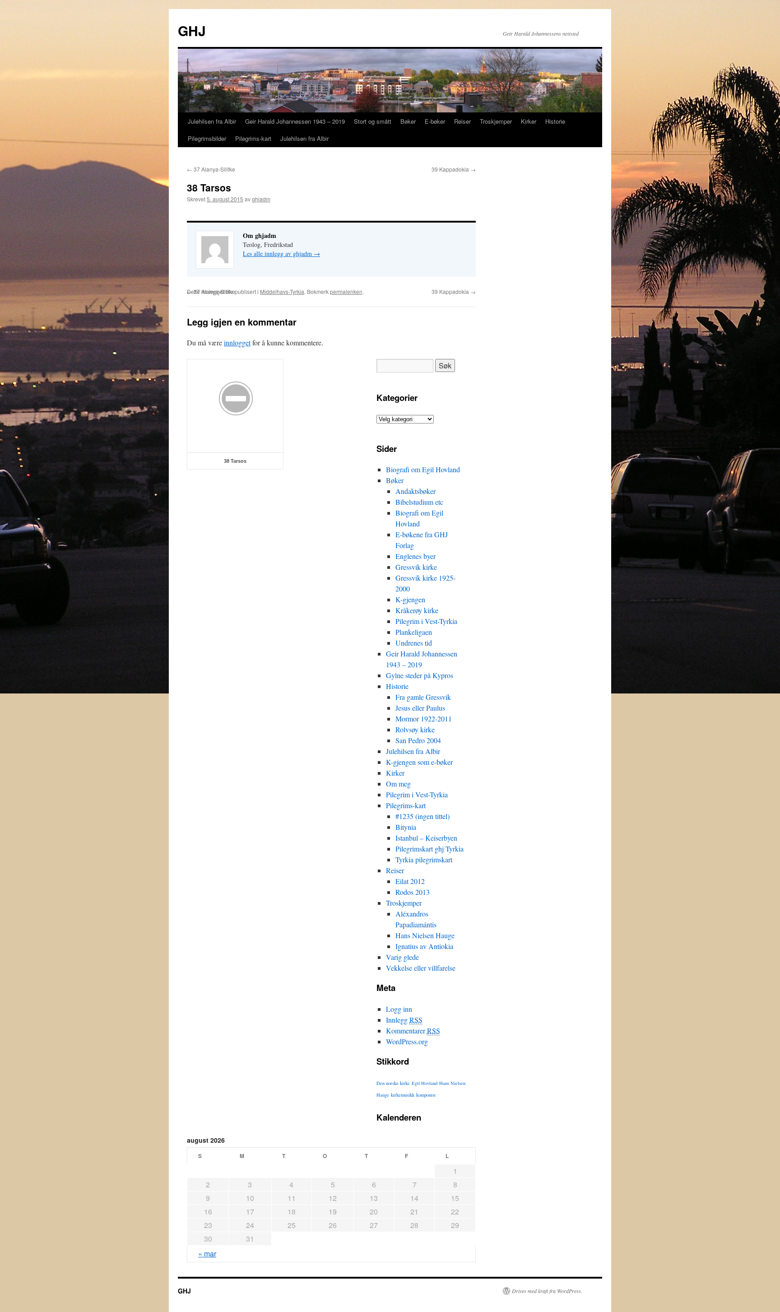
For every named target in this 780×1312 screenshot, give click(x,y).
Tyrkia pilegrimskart (423, 859)
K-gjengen (410, 599)
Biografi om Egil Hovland (423, 469)
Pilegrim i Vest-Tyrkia (426, 621)
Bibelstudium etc (419, 502)
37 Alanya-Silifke (211, 169)
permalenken (346, 291)
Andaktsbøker (415, 491)
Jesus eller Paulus (420, 707)
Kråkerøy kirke (416, 610)
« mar (207, 1253)
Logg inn (399, 1009)
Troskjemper (496, 121)
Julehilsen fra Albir (212, 121)
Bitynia (405, 827)
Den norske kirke (393, 1083)
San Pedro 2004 (418, 740)
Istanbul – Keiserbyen (426, 837)
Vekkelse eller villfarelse (420, 967)
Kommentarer (413, 1030)
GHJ (192, 30)
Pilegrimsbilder (207, 138)
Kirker (528, 121)
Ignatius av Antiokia (424, 946)
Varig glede (402, 957)
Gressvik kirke (416, 567)
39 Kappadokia (454, 169)
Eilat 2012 (410, 881)
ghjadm (261, 199)
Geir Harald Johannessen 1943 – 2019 (295, 121)
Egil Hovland (424, 1083)
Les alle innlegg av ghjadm (281, 253)
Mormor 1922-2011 (423, 718)
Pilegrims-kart (253, 138)
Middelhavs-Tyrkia (282, 291)
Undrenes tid (413, 642)
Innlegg (404, 1019)
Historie (555, 121)
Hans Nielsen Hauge (425, 935)
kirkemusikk (402, 1095)
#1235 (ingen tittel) (422, 816)
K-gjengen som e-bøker (419, 762)
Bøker (408, 121)
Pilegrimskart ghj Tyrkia (429, 848)
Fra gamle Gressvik (423, 697)
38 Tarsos (235, 461)
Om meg (398, 783)
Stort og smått (372, 121)
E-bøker (435, 121)
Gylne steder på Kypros (419, 675)
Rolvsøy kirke (415, 729)
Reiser (462, 121)
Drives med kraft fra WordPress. (547, 1290)
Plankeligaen (413, 632)
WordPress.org (407, 1041)
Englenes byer (415, 556)
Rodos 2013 (412, 892)
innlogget (237, 342)
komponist (426, 1095)
